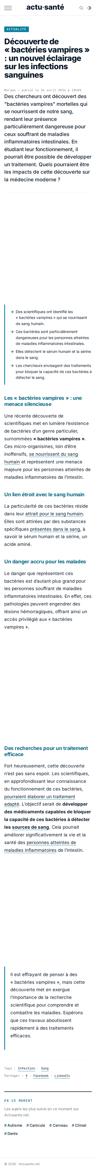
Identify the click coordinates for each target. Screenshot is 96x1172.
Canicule (37, 1125)
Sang (45, 1068)
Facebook (41, 1076)
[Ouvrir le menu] (8, 8)
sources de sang (30, 827)
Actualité (17, 29)
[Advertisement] (48, 248)
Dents (12, 1133)
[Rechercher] (81, 8)
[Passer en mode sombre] (89, 8)
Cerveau (60, 1125)
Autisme (14, 1125)
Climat (80, 1125)
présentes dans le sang (55, 529)
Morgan (10, 90)
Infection (26, 1068)
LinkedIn (62, 1076)
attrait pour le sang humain (54, 513)
